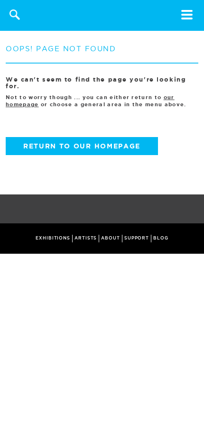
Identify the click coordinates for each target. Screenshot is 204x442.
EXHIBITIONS (53, 238)
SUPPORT (136, 238)
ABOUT (110, 238)
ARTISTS (85, 238)
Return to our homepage (81, 146)
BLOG (160, 238)
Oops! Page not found (61, 49)
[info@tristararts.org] (194, 209)
